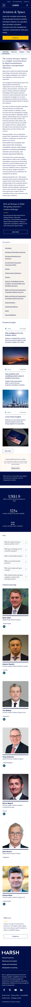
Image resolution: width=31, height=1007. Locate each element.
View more (8, 451)
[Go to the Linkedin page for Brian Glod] (4, 626)
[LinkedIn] (21, 990)
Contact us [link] (26, 1)
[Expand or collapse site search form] (27, 5)
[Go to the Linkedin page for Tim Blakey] (4, 719)
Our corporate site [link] (17, 1)
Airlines (7, 269)
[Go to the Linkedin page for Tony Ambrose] (4, 765)
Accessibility (24, 995)
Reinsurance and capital (9, 961)
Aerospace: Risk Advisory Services (15, 252)
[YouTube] (15, 990)
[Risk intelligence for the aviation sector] (15, 356)
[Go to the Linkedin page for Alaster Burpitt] (4, 673)
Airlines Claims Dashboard (13, 273)
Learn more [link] (15, 232)
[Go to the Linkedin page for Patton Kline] (4, 904)
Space (7, 311)
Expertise (14, 52)
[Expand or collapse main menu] (4, 5)
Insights (21, 52)
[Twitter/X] (10, 990)
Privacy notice (15, 995)
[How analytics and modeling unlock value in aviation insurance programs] (15, 399)
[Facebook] (4, 990)
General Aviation (10, 302)
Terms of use (6, 995)
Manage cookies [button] (16, 998)
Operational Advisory (11, 307)
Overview (6, 52)
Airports (7, 277)
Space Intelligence (10, 315)
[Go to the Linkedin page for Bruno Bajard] (4, 814)
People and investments (9, 964)
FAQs (28, 52)
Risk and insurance (8, 958)
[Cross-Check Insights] (15, 437)
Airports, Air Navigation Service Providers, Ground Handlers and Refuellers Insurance (15, 284)
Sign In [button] (9, 1)
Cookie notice (6, 998)
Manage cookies (15, 468)
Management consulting (9, 968)
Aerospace (8, 248)
